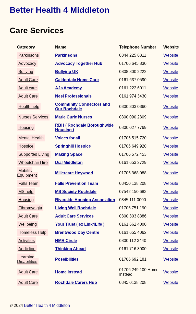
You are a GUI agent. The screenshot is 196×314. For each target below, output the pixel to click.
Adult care (27, 88)
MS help (25, 191)
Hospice (25, 146)
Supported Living (33, 154)
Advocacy (27, 63)
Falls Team (28, 183)
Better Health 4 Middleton (47, 305)
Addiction (26, 249)
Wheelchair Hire (33, 162)
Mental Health (31, 138)
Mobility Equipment (27, 172)
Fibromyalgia (30, 208)
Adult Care (28, 80)
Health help (28, 106)
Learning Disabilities (27, 259)
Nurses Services (33, 117)
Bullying (25, 71)
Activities (26, 240)
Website (170, 55)
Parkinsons (28, 55)
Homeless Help (32, 232)
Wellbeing (27, 224)
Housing (26, 127)
